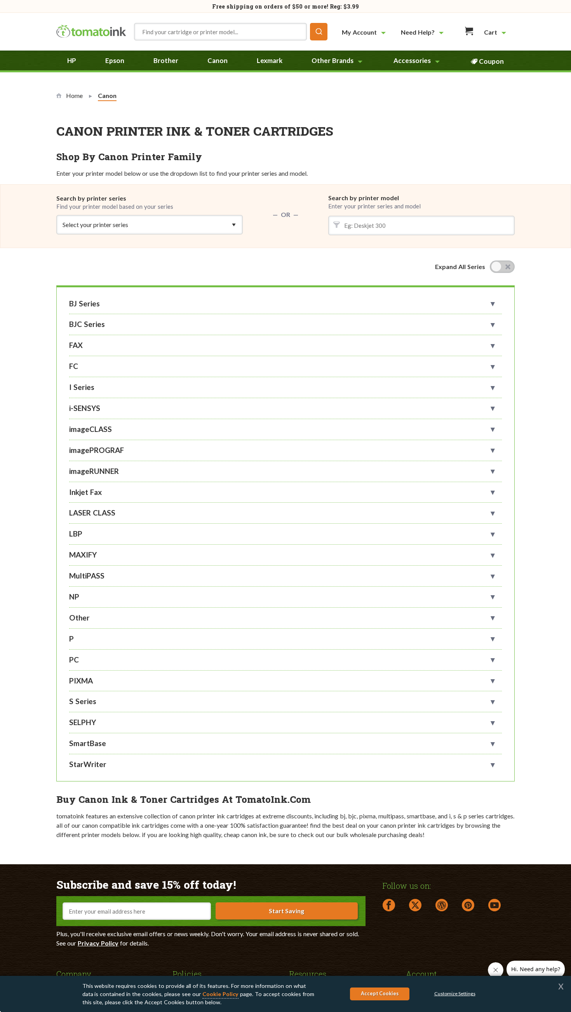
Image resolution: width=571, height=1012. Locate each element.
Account (421, 973)
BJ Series (84, 303)
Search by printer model (363, 197)
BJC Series (87, 324)
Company (73, 973)
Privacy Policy (98, 943)
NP (74, 596)
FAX (76, 345)
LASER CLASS (92, 512)
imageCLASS (90, 429)
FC (73, 366)
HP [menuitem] (71, 60)
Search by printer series (114, 202)
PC (74, 659)
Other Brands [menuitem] (332, 60)
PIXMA (81, 680)
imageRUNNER (94, 471)
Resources (307, 973)
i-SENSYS (84, 408)
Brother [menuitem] (165, 60)
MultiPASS (86, 575)
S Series (82, 701)
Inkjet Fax (85, 492)
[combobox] (230, 31)
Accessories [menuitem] (412, 60)
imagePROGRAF (96, 450)
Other (79, 617)
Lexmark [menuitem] (269, 60)
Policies (187, 973)
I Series (81, 387)
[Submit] (318, 31)
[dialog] (285, 994)
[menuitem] (365, 32)
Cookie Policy (220, 994)
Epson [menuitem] (114, 60)
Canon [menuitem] (217, 60)
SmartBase (87, 743)
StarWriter (87, 764)
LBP (75, 533)
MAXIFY (83, 554)
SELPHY (82, 722)
